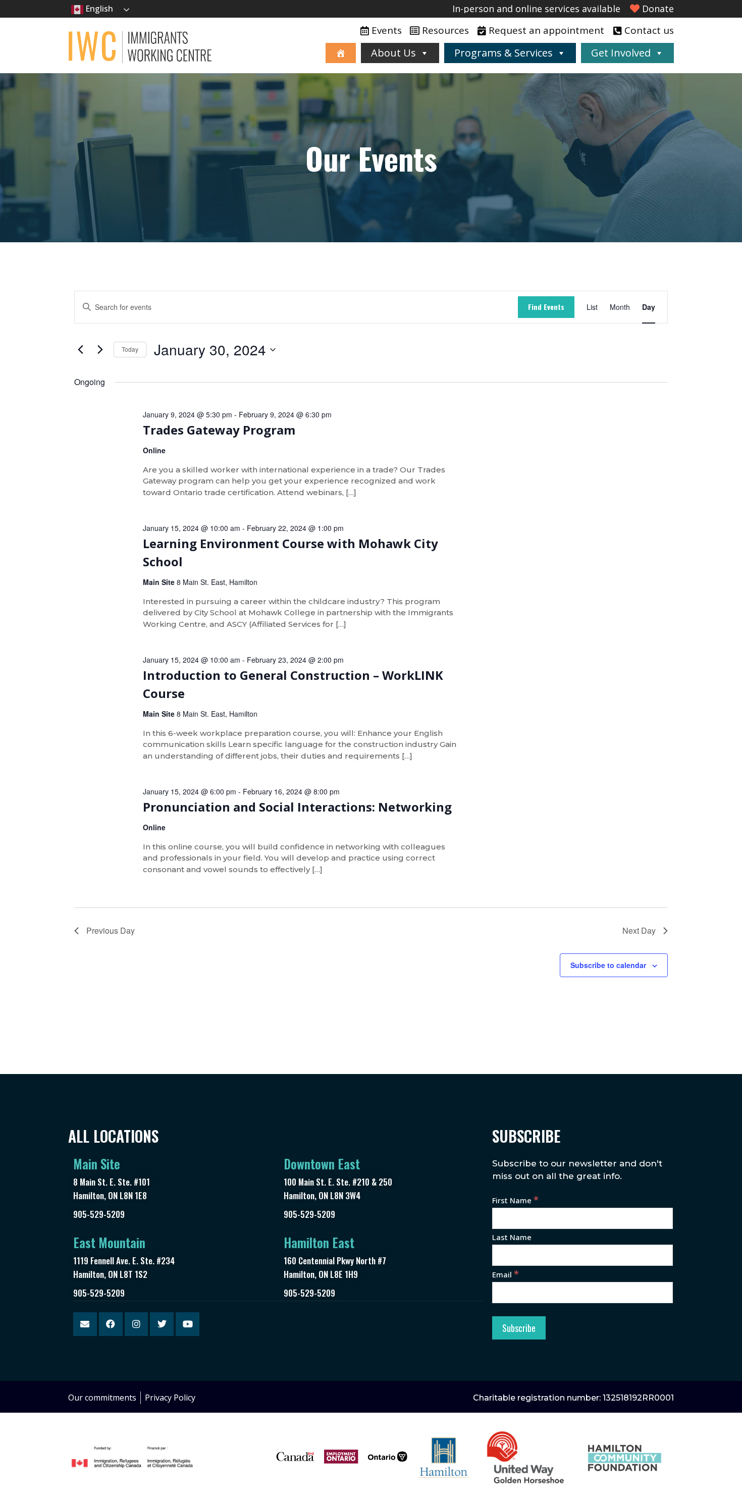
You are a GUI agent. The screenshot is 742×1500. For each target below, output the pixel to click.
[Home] (341, 53)
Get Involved (621, 53)
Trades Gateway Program (219, 429)
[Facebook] (111, 1324)
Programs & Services (503, 53)
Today (130, 349)
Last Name (512, 1237)
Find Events (546, 306)
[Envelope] (85, 1324)
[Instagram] (136, 1324)
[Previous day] (80, 350)
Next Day (639, 930)
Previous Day (110, 930)
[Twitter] (162, 1324)
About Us (393, 53)
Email (505, 1274)
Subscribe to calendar (608, 965)
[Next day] (100, 350)
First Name (515, 1200)
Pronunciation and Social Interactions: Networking (297, 806)
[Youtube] (187, 1324)
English (98, 8)
